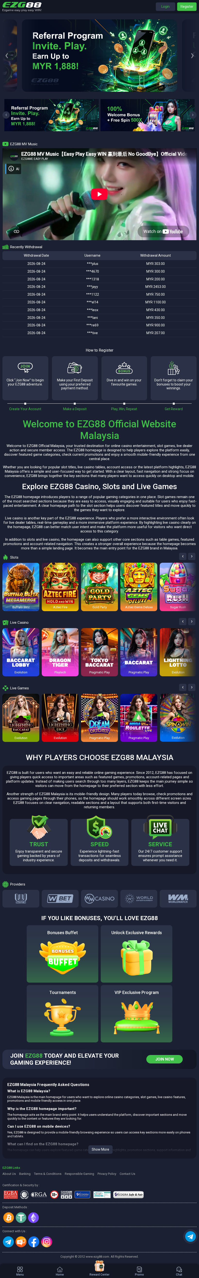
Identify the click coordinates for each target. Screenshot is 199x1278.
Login (165, 6)
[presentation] (6, 55)
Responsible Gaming (79, 1174)
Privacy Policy (107, 1174)
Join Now (164, 1059)
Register (187, 6)
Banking (25, 1174)
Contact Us (127, 1174)
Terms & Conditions (47, 1174)
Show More (100, 1149)
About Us (9, 1174)
